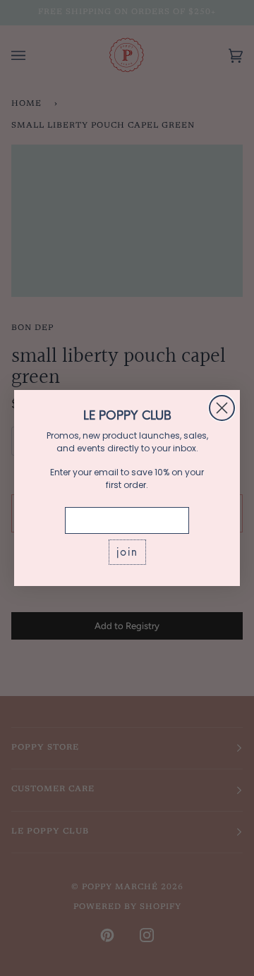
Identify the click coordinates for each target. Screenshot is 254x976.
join (127, 551)
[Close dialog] (222, 408)
